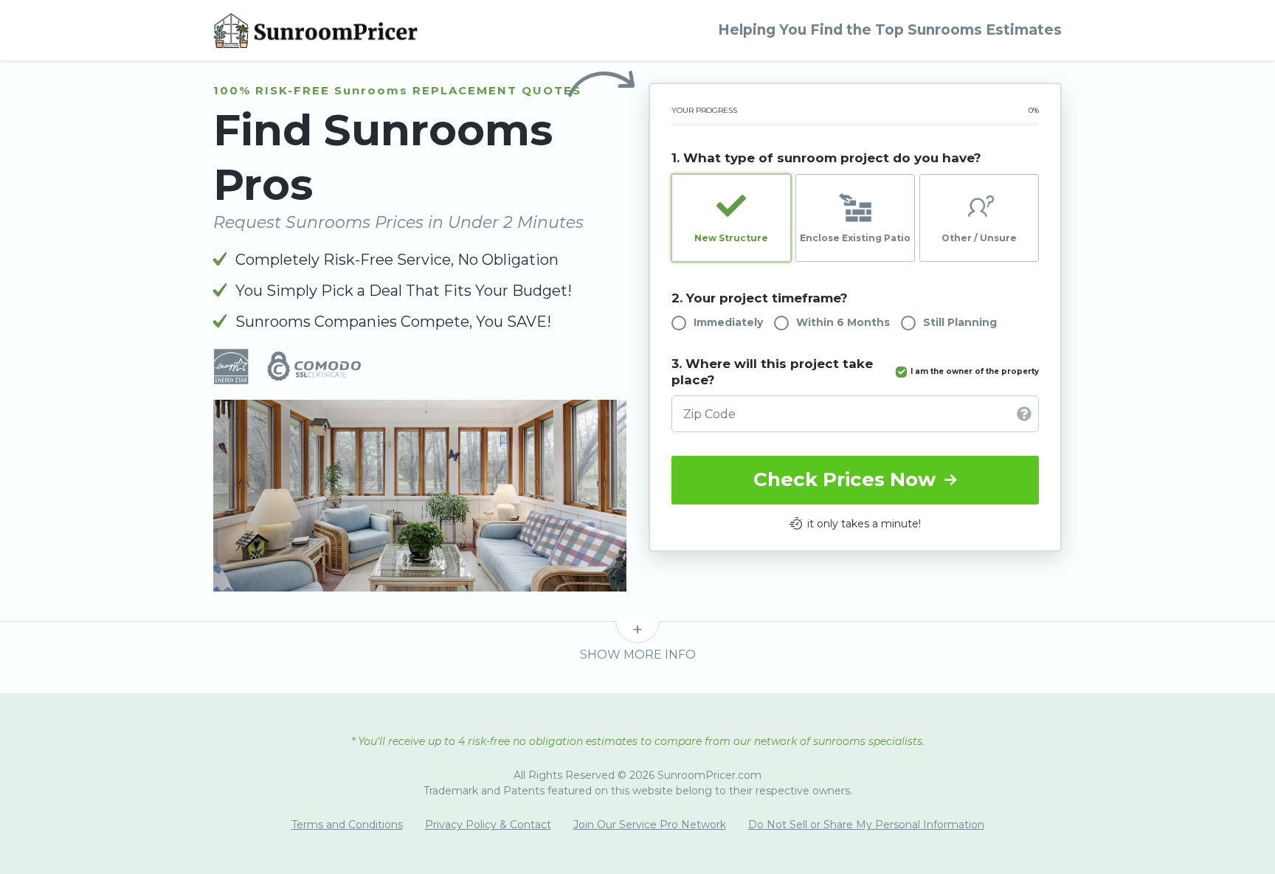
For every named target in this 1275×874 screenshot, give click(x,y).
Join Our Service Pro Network (649, 824)
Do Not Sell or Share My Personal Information (866, 824)
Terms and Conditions (347, 824)
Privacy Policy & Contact (488, 824)
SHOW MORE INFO (638, 655)
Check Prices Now (847, 479)
